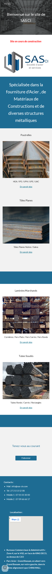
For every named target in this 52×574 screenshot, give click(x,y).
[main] (26, 17)
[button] (5, 568)
